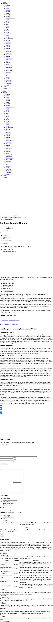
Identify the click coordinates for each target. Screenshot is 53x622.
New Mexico (9, 54)
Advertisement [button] (3, 608)
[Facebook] (26, 406)
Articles (4, 86)
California (8, 11)
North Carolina (9, 58)
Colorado (8, 13)
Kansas (7, 30)
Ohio (7, 61)
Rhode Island (9, 67)
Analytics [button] (2, 602)
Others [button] (1, 615)
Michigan (8, 40)
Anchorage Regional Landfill (10, 500)
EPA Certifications (4, 324)
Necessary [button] (2, 552)
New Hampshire (9, 51)
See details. (9, 532)
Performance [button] (3, 595)
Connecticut (8, 14)
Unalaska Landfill (7, 505)
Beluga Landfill (6, 498)
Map (4, 238)
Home (4, 2)
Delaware (8, 16)
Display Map (9, 219)
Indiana (7, 27)
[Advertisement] (26, 264)
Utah (7, 75)
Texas (7, 74)
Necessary (4, 553)
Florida (7, 19)
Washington (8, 80)
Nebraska (8, 48)
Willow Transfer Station (8, 503)
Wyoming (8, 85)
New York (8, 56)
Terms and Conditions (8, 517)
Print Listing (3, 219)
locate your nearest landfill (7, 370)
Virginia (7, 78)
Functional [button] (2, 589)
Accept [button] (14, 532)
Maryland (8, 37)
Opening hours (6, 237)
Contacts (5, 235)
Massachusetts (9, 38)
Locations (5, 3)
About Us (5, 88)
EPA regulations (14, 324)
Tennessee (8, 72)
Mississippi (8, 43)
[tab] (28, 235)
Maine (7, 35)
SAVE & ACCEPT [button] (4, 621)
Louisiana (8, 34)
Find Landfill (5, 320)
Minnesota (8, 42)
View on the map (17, 482)
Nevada (7, 50)
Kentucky (8, 32)
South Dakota (9, 70)
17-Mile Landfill (6, 501)
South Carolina (9, 69)
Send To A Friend (7, 240)
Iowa (7, 29)
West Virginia (9, 82)
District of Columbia (10, 18)
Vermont (8, 77)
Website (15, 461)
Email (14, 459)
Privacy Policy (6, 515)
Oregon (7, 64)
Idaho (7, 24)
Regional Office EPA (14, 320)
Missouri (8, 45)
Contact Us (5, 520)
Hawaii (7, 22)
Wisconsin (8, 83)
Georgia (7, 21)
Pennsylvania (9, 66)
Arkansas (8, 10)
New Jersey (8, 53)
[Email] (26, 411)
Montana (8, 46)
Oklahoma (8, 62)
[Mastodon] (26, 409)
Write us (5, 518)
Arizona (7, 8)
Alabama (8, 5)
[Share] (26, 413)
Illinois (7, 26)
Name (14, 457)
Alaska (7, 7)
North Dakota (9, 59)
